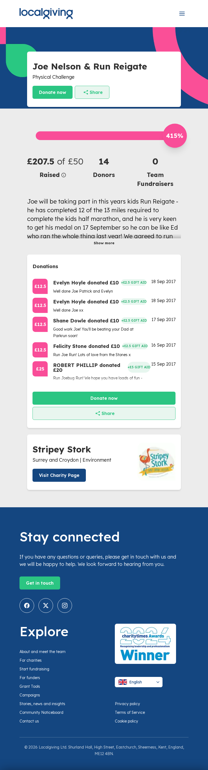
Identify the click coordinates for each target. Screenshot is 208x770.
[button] (52, 167)
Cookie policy (126, 721)
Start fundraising (34, 669)
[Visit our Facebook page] (27, 605)
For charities (31, 660)
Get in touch (40, 583)
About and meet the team (43, 651)
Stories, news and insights (42, 703)
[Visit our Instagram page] (64, 605)
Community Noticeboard (41, 712)
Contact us (29, 721)
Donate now (52, 92)
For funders (30, 677)
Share (96, 92)
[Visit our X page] (45, 605)
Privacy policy (127, 703)
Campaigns (30, 695)
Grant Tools (30, 686)
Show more (104, 243)
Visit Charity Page (59, 475)
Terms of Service (130, 712)
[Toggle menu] (182, 13)
